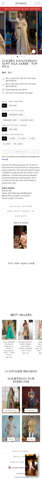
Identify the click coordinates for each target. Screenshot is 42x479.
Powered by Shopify (21, 477)
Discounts (21, 216)
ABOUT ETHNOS (20, 451)
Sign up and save (20, 462)
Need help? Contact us (21, 211)
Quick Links (20, 457)
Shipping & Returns (21, 206)
